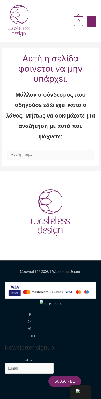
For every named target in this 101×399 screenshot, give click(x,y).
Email (29, 360)
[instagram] (33, 321)
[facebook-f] (33, 314)
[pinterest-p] (33, 328)
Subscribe (64, 381)
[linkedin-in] (33, 335)
